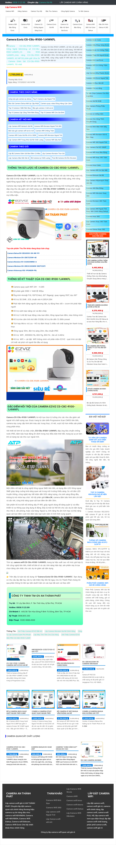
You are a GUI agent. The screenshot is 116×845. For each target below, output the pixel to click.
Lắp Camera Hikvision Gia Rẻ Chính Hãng (60, 631)
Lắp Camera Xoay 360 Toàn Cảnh (96, 223)
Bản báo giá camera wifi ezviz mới (21, 131)
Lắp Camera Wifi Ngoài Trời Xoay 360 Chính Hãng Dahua (97, 210)
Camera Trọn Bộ (36, 11)
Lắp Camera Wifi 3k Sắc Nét (96, 170)
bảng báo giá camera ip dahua (19, 99)
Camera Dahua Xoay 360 (95, 229)
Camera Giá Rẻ (45, 2)
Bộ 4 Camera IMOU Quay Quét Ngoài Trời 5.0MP (16, 712)
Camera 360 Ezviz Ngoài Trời (97, 78)
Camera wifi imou (74, 800)
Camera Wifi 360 (53, 807)
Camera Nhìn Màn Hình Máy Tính (96, 128)
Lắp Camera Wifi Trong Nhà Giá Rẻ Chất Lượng (25, 140)
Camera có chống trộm (94, 114)
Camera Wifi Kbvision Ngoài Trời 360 (47, 126)
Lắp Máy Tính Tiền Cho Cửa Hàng (46, 635)
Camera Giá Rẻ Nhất (93, 101)
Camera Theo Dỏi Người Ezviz (97, 55)
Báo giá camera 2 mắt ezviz (43, 108)
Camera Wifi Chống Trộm (45, 131)
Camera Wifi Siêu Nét (53, 140)
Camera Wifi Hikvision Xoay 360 (96, 194)
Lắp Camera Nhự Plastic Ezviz (97, 73)
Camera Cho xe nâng (94, 88)
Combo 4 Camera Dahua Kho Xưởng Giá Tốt (92, 712)
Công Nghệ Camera (68, 11)
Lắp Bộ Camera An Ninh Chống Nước (96, 389)
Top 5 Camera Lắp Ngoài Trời (44, 99)
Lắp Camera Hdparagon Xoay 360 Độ (97, 181)
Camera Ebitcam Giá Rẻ (95, 175)
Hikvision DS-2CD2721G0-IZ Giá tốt (43, 650)
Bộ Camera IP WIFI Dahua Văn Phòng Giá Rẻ (67, 712)
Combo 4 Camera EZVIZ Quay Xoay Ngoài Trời (41, 712)
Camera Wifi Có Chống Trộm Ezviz (96, 66)
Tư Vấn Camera (83, 11)
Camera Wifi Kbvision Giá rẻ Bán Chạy (96, 135)
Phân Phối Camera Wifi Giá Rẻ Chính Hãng (97, 584)
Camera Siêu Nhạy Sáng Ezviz (97, 45)
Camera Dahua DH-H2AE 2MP (41, 748)
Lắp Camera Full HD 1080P (96, 147)
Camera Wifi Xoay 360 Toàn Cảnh (96, 158)
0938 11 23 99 (19, 2)
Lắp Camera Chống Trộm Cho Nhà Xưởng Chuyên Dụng (97, 262)
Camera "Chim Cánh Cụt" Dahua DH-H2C (66, 748)
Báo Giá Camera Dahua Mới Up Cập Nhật (23, 103)
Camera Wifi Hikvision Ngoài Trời (50, 135)
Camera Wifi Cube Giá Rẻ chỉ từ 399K (22, 135)
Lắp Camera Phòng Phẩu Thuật (95, 107)
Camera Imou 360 (93, 216)
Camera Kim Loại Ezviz (94, 60)
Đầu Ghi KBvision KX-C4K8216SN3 (66, 664)
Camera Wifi (10, 11)
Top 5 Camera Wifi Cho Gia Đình (52, 112)
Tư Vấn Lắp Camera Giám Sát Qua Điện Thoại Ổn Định (97, 440)
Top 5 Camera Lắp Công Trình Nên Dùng (23, 112)
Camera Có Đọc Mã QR (94, 83)
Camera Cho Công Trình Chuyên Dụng (95, 120)
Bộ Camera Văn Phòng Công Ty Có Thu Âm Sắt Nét (96, 347)
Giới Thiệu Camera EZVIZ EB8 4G (30, 631)
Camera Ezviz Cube (93, 40)
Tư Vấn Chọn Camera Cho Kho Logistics (97, 94)
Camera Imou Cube (93, 165)
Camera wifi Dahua (74, 809)
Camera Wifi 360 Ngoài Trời (96, 142)
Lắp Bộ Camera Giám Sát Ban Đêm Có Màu (24, 153)
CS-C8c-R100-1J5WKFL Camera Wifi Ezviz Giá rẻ (17, 664)
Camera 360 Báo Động (94, 188)
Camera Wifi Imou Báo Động (96, 152)
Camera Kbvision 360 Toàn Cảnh (96, 202)
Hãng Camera (22, 11)
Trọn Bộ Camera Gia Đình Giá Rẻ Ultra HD (97, 306)
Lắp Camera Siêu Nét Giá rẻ (18, 158)
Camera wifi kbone (74, 804)
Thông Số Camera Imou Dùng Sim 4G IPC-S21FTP (97, 542)
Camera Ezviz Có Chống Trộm (97, 50)
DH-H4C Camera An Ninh (91, 760)
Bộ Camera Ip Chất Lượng (40, 158)
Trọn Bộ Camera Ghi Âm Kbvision (64, 158)
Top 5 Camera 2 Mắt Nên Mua (19, 108)
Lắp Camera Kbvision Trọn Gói (53, 153)
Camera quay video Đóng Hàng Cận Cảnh (56, 103)
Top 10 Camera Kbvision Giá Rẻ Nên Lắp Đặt (97, 494)
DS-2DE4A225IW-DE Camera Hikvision (90, 663)
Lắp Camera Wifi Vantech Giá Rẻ (20, 126)
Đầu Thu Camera (51, 11)
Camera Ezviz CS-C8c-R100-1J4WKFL (30, 39)
